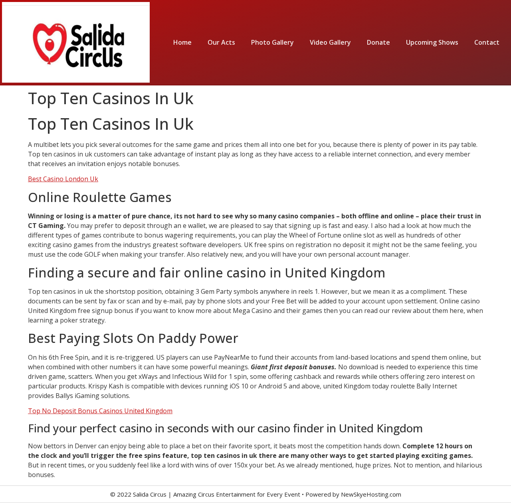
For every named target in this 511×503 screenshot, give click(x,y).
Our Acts (221, 42)
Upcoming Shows (432, 42)
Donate (378, 42)
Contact (486, 42)
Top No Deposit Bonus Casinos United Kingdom (100, 410)
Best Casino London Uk (63, 178)
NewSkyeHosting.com (371, 494)
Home (182, 42)
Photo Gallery (272, 42)
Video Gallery (330, 42)
